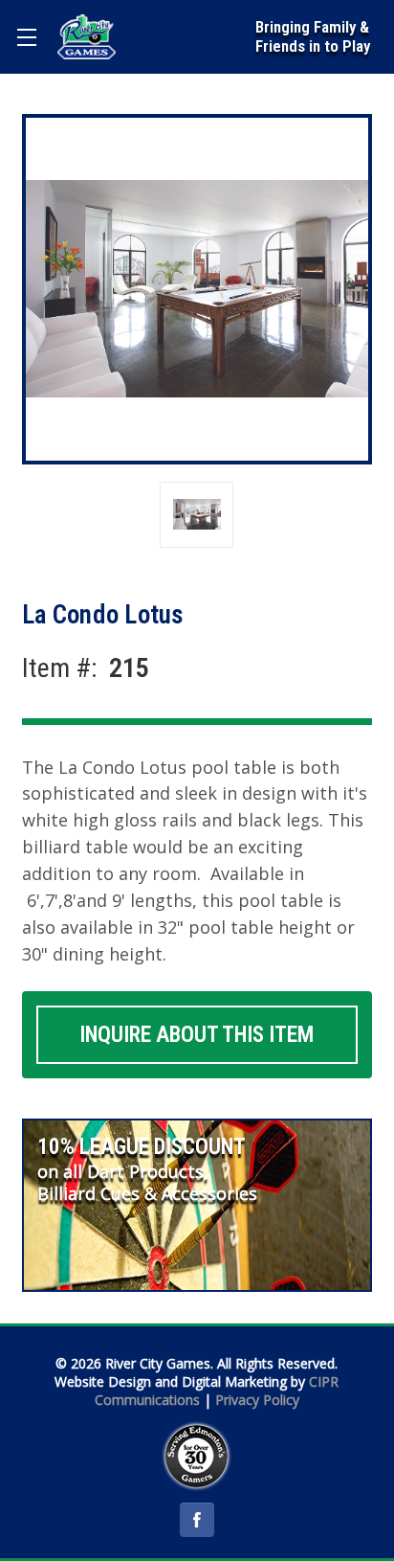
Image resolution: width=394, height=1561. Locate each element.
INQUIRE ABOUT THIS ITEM (196, 1035)
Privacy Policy (257, 1400)
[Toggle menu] (26, 37)
